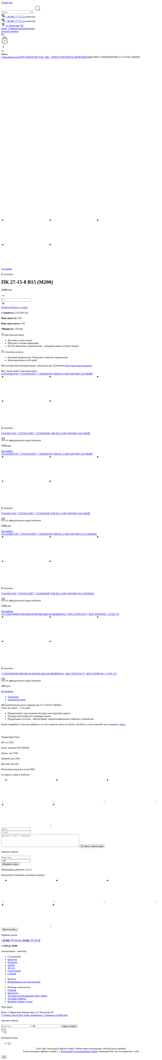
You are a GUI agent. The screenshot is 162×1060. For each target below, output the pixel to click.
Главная (5, 57)
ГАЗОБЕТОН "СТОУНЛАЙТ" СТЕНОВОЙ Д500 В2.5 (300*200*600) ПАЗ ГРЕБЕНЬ (47, 593)
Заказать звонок (9, 31)
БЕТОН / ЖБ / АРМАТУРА (49, 57)
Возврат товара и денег (20, 1001)
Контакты (13, 993)
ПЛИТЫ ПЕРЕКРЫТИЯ (77, 57)
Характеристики (16, 699)
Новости (12, 959)
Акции (11, 965)
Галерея (12, 973)
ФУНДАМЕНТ (27, 57)
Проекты (12, 962)
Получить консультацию (78, 365)
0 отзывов (6, 269)
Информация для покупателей (24, 982)
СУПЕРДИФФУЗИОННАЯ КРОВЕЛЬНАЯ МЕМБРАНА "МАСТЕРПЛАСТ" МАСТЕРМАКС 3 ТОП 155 (59, 673)
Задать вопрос (69, 1026)
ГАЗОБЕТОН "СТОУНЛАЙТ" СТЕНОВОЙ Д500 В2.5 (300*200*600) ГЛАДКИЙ (45, 513)
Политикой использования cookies (79, 1051)
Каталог (14, 57)
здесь (122, 724)
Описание (13, 696)
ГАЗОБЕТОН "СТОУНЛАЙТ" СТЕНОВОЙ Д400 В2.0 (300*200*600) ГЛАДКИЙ (45, 433)
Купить (5, 307)
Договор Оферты (17, 998)
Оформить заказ (10, 864)
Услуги (11, 968)
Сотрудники (14, 970)
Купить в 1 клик (18, 307)
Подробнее (7, 451)
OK (4, 1057)
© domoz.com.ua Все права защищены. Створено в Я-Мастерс (34, 1015)
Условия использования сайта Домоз (27, 995)
